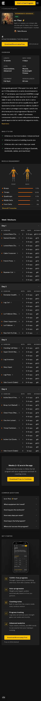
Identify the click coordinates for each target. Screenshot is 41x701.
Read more (5, 124)
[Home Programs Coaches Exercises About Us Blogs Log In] (37, 3)
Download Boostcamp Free (15, 44)
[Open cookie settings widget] (3, 697)
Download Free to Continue (21, 479)
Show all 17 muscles (9, 208)
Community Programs (10, 9)
